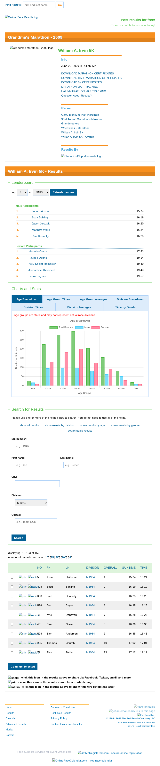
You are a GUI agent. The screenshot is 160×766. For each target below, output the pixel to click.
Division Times (33, 307)
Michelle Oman (37, 251)
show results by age (92, 425)
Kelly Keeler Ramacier (42, 263)
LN (67, 567)
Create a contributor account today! (132, 25)
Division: (17, 495)
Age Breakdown (26, 299)
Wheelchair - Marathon (75, 128)
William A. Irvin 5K (72, 132)
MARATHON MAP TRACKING (79, 86)
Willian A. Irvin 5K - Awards (77, 136)
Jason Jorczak (41, 223)
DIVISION (92, 567)
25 (52, 557)
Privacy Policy (59, 718)
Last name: (67, 458)
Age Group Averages (93, 299)
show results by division (59, 425)
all (70, 557)
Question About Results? (76, 95)
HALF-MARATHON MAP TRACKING (83, 91)
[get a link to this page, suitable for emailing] (132, 710)
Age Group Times (58, 299)
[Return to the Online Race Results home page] (22, 17)
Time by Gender (125, 307)
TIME (143, 567)
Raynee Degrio (37, 257)
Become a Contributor (63, 707)
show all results (29, 425)
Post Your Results (61, 713)
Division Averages (79, 307)
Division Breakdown (130, 299)
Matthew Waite (41, 229)
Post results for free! (138, 20)
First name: (18, 458)
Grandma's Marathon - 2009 (35, 37)
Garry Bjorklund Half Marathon (80, 114)
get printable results (80, 430)
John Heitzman (41, 211)
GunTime (129, 567)
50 (57, 557)
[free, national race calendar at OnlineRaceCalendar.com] (82, 760)
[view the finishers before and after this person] (33, 577)
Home (9, 707)
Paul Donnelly (40, 236)
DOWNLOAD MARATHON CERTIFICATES (87, 73)
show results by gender (125, 425)
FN (49, 567)
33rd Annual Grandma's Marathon (82, 119)
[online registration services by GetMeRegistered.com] (110, 751)
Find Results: (13, 5)
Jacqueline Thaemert (41, 270)
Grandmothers (70, 123)
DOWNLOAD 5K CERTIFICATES (81, 82)
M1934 (90, 577)
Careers (10, 735)
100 (64, 557)
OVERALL (110, 567)
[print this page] (144, 706)
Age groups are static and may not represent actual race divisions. (55, 314)
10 (46, 557)
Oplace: (16, 515)
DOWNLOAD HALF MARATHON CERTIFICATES (91, 78)
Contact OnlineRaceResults (66, 724)
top (13, 192)
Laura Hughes (37, 276)
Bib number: (19, 439)
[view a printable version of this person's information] (23, 577)
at (30, 192)
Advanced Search (16, 724)
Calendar (11, 718)
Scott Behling (40, 217)
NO (39, 567)
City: (14, 477)
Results (10, 713)
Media (9, 729)
